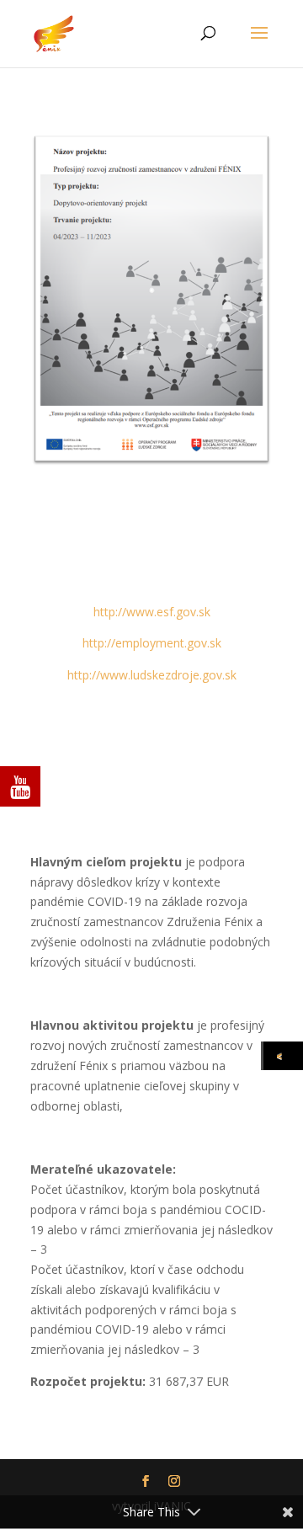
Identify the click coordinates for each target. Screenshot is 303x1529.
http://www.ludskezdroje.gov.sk (152, 675)
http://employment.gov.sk (151, 643)
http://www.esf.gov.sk (151, 612)
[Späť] (283, 1056)
